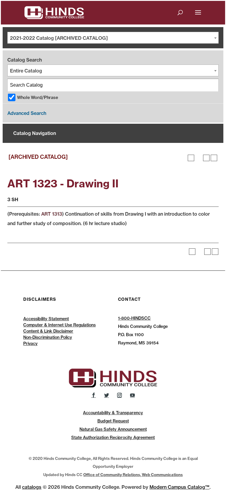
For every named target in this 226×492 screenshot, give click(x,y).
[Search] (212, 85)
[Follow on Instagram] (119, 395)
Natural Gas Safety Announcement (113, 429)
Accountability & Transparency (113, 412)
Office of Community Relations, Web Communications (133, 474)
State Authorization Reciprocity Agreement (113, 437)
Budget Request (113, 421)
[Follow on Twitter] (106, 395)
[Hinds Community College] (54, 12)
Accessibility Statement (46, 318)
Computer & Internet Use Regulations (59, 325)
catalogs (31, 487)
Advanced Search (26, 113)
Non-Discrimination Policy (47, 337)
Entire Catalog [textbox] (26, 71)
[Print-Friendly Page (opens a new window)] (206, 158)
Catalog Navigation (34, 133)
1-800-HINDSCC (134, 318)
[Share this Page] (198, 158)
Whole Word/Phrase (37, 97)
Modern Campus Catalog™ (179, 487)
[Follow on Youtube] (132, 395)
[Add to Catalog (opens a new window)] (191, 158)
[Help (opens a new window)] (214, 158)
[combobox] (113, 38)
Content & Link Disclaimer (48, 331)
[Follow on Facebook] (93, 395)
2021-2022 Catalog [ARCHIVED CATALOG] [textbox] (59, 38)
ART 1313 (51, 214)
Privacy (30, 343)
